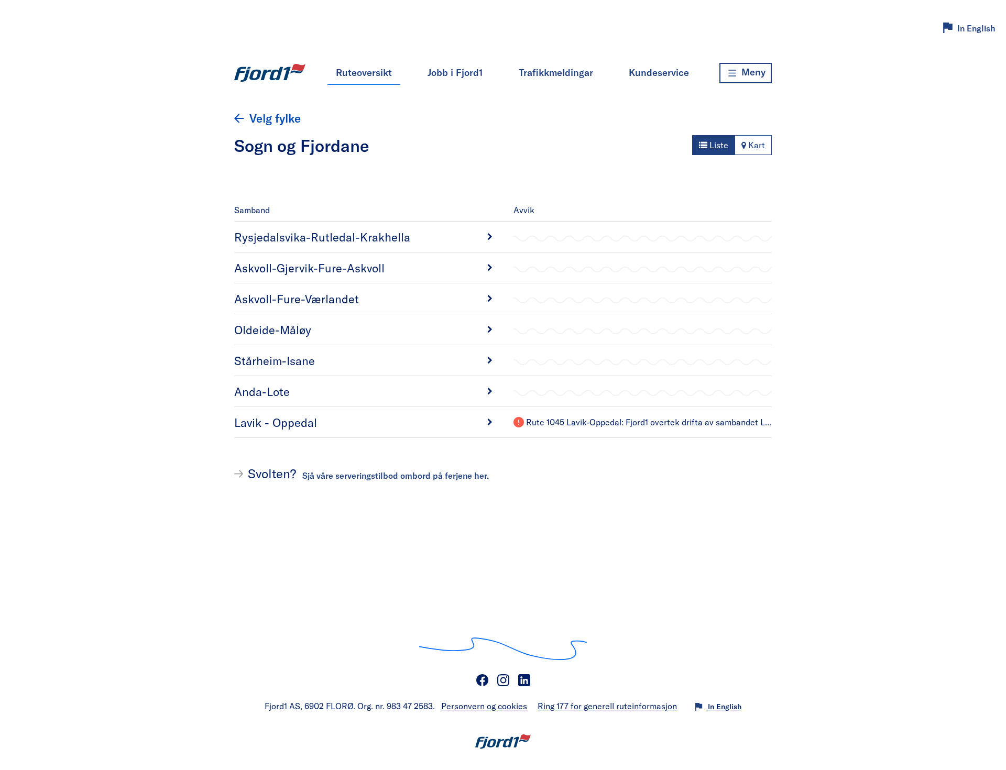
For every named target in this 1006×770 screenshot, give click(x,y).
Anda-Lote (262, 391)
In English (976, 28)
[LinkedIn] (524, 680)
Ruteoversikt (364, 72)
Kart (755, 145)
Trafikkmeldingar (556, 72)
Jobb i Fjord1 (455, 72)
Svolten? (368, 473)
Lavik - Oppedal (275, 422)
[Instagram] (503, 680)
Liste (717, 145)
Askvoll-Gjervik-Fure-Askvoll (309, 267)
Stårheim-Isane (274, 360)
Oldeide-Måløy (272, 329)
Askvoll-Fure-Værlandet (296, 298)
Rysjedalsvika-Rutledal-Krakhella (322, 237)
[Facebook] (482, 680)
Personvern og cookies (484, 706)
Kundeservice (659, 72)
